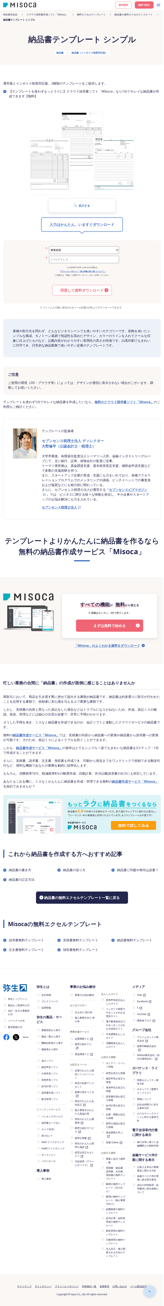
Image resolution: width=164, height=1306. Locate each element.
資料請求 (123, 5)
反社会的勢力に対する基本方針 (148, 1106)
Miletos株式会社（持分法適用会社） (148, 1056)
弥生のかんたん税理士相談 (84, 1145)
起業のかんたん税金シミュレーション (84, 1074)
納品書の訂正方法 (21, 879)
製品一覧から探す (51, 1036)
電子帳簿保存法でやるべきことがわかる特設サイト (115, 1025)
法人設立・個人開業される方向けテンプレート (115, 1252)
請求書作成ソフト (51, 1092)
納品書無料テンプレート (134, 940)
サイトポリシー (43, 1286)
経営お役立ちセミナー (84, 1154)
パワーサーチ (48, 1161)
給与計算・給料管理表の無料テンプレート (115, 1221)
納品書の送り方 (74, 870)
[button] (82, 205)
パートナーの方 (16, 1020)
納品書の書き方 (20, 870)
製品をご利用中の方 (19, 1005)
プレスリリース (49, 1001)
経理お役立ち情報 (115, 1073)
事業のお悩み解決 (84, 995)
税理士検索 (81, 1138)
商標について (144, 1099)
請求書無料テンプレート (26, 940)
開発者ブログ (144, 1020)
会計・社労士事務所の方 (19, 1012)
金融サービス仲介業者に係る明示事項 (148, 1177)
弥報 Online (112, 1142)
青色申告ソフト (49, 1080)
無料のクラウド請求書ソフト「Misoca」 (124, 402)
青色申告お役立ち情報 (115, 1089)
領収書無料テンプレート (80, 949)
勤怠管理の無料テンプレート (115, 1232)
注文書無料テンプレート (26, 949)
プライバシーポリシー (67, 1286)
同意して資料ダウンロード (82, 290)
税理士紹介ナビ (83, 1044)
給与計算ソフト (49, 1086)
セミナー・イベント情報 (115, 1064)
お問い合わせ (119, 1286)
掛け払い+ (46, 1135)
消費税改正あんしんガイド (115, 1044)
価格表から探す (49, 1049)
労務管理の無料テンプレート (115, 1241)
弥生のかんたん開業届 (84, 1120)
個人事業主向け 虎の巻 (85, 1019)
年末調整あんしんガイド (115, 1035)
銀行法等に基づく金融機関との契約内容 (148, 1143)
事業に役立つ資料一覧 (115, 1160)
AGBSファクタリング (53, 1148)
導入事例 (46, 1178)
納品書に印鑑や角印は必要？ (138, 870)
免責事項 (104, 1286)
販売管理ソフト (49, 1099)
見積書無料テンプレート (80, 940)
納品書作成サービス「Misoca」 (36, 735)
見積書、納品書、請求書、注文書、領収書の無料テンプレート (115, 1173)
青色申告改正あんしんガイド (115, 1001)
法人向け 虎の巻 (83, 1012)
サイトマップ (24, 1286)
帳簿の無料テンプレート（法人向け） (115, 1187)
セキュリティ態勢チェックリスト (148, 1090)
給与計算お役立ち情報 (115, 1107)
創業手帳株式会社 (146, 1046)
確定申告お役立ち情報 (115, 1080)
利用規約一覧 (89, 1286)
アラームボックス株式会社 (148, 1038)
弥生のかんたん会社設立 (84, 1102)
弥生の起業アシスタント (84, 1084)
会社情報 (46, 995)
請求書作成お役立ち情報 (115, 1098)
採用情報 (46, 1007)
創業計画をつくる (84, 1092)
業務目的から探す (51, 1030)
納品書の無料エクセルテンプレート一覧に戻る (82, 897)
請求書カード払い (51, 1123)
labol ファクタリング (52, 1142)
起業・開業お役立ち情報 (115, 1116)
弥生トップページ (17, 999)
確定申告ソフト (49, 1067)
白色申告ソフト (49, 1073)
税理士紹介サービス (84, 1129)
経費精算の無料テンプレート (115, 1210)
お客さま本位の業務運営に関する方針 (148, 1168)
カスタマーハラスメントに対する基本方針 (148, 1117)
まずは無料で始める (109, 625)
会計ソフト (47, 1060)
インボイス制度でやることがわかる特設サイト (115, 1012)
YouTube (141, 1014)
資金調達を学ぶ (114, 1132)
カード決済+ (48, 1129)
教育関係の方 (15, 1027)
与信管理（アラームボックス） (84, 1163)
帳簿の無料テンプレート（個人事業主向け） (115, 1200)
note (139, 995)
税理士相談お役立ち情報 (115, 1125)
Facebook (142, 1001)
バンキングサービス (52, 1116)
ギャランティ (48, 1155)
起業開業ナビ (82, 1038)
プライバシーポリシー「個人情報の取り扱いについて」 (82, 271)
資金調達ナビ (82, 1054)
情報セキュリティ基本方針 (148, 1081)
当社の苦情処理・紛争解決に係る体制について (148, 1188)
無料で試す (144, 5)
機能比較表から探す (52, 1043)
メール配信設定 (138, 1286)
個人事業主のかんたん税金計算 (84, 1111)
